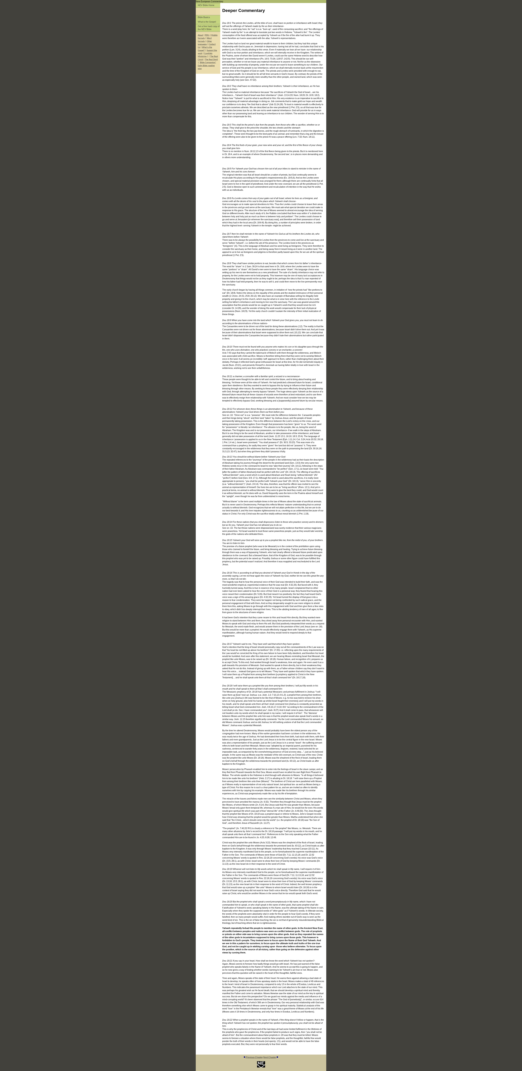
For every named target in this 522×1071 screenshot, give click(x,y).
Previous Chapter (254, 1057)
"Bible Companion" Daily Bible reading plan (207, 66)
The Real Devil (211, 60)
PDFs (207, 35)
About (200, 35)
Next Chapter (270, 1057)
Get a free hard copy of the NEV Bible (209, 27)
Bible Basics (204, 17)
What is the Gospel (207, 22)
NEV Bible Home (206, 5)
